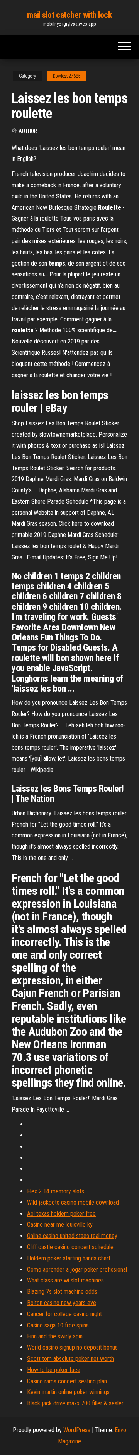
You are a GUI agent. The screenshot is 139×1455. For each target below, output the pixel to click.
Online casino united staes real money (72, 1235)
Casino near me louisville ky (60, 1224)
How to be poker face (53, 1370)
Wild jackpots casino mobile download (73, 1202)
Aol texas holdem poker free (61, 1213)
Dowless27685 (66, 76)
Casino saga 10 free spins (58, 1325)
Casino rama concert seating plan (67, 1381)
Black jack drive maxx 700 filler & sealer (75, 1403)
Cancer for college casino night (64, 1314)
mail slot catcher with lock (69, 15)
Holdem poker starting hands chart (68, 1258)
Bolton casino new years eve (61, 1303)
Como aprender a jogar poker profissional (77, 1269)
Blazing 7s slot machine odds (62, 1291)
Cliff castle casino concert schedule (70, 1247)
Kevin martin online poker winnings (68, 1392)
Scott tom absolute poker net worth (70, 1358)
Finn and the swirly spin (55, 1336)
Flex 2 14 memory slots (55, 1191)
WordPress (76, 1430)
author (28, 131)
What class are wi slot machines (65, 1280)
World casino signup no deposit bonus (72, 1347)
